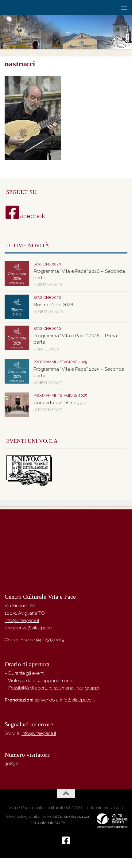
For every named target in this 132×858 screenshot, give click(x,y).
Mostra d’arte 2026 (53, 304)
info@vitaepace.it (22, 620)
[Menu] (124, 7)
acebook (32, 216)
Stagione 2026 (47, 264)
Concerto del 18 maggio (60, 402)
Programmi (44, 362)
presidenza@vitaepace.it (30, 628)
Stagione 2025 (73, 362)
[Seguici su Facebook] (66, 840)
